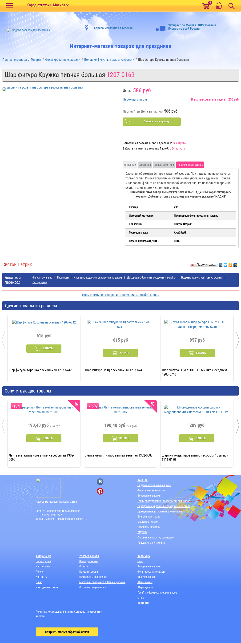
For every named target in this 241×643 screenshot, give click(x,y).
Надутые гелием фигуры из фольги (201, 277)
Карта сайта (43, 566)
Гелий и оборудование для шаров (157, 592)
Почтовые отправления (93, 576)
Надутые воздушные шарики (154, 485)
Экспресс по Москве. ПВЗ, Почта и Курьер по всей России (192, 27)
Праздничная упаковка (151, 542)
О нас (39, 582)
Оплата (83, 566)
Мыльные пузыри (147, 521)
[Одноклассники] (230, 264)
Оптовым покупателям (92, 587)
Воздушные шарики (149, 495)
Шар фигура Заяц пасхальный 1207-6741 (114, 370)
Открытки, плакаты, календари (155, 537)
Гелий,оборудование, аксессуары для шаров (163, 501)
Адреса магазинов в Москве (113, 28)
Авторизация (43, 556)
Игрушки (142, 532)
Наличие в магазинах (190, 164)
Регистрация (43, 561)
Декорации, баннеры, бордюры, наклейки (151, 277)
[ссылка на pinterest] (100, 491)
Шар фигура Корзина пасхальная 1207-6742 (40, 370)
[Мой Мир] (235, 264)
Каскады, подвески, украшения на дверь (98, 277)
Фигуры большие (42, 277)
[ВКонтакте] (220, 264)
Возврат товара (88, 571)
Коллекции (143, 556)
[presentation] (3, 340)
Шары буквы (145, 582)
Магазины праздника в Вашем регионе (102, 582)
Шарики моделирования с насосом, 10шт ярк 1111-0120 (195, 457)
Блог (140, 561)
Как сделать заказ (47, 587)
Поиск (39, 571)
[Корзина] (218, 6)
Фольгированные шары (151, 490)
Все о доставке (88, 561)
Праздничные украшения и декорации (160, 511)
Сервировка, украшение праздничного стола (163, 506)
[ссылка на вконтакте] (100, 481)
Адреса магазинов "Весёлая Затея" (57, 501)
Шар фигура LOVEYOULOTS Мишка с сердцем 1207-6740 (194, 372)
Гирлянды (63, 277)
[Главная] (26, 30)
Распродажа (39, 282)
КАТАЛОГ (142, 480)
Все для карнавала (148, 516)
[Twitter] (225, 264)
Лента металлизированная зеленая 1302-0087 (119, 455)
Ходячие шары (146, 576)
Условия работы (89, 556)
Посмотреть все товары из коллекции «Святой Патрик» (120, 295)
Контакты (41, 576)
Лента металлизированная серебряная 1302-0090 (41, 457)
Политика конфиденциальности (54, 611)
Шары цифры (145, 587)
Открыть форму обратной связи (67, 632)
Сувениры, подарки (148, 527)
